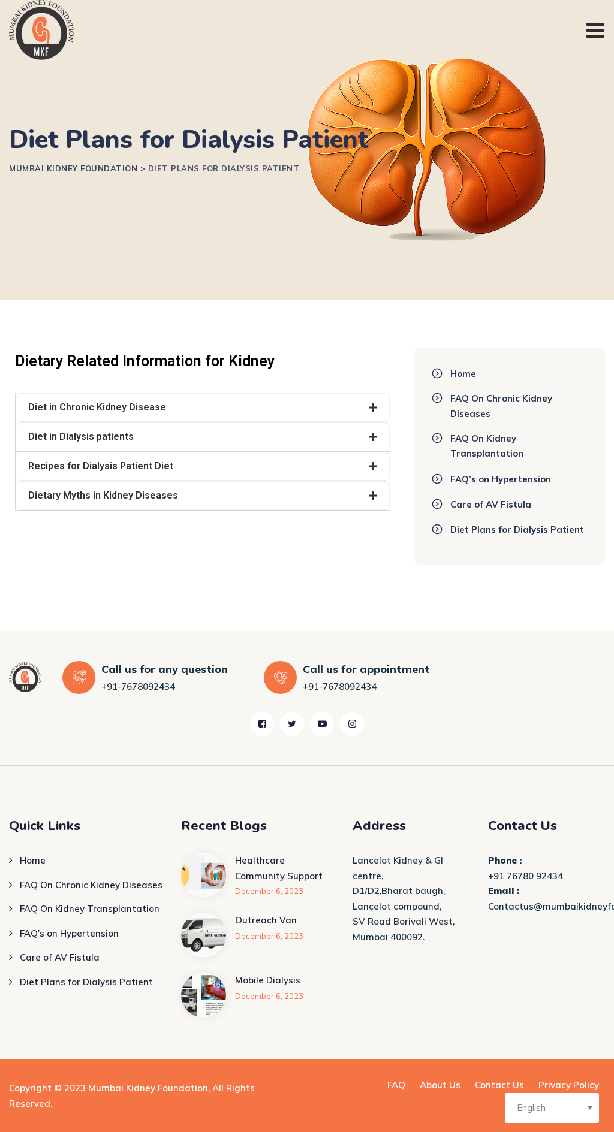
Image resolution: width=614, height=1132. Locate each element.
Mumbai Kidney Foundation (148, 1088)
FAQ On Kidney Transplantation (486, 446)
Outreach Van (266, 920)
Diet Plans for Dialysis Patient (517, 529)
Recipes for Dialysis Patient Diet (100, 466)
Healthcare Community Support (279, 868)
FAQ (396, 1085)
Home (463, 373)
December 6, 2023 (269, 891)
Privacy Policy (568, 1085)
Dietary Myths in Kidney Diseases (103, 495)
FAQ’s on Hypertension (500, 479)
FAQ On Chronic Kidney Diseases (501, 406)
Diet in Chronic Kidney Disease (97, 407)
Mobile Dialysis (267, 980)
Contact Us (499, 1085)
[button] (203, 407)
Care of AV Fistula (490, 504)
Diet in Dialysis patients (81, 436)
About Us (440, 1085)
